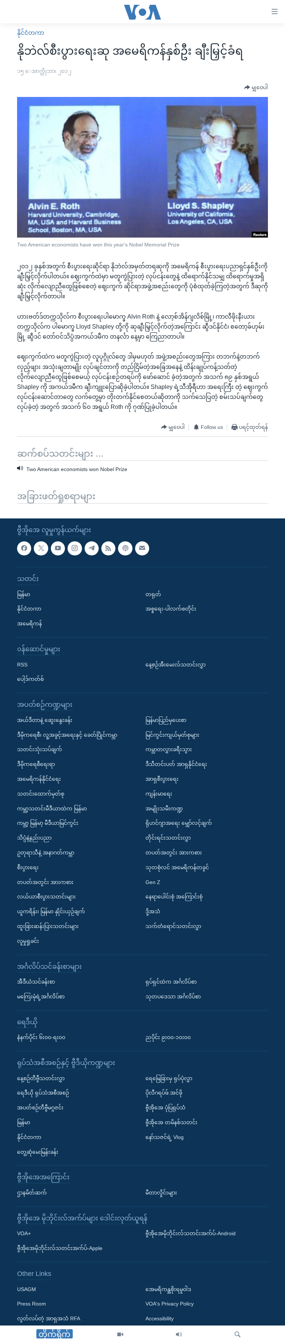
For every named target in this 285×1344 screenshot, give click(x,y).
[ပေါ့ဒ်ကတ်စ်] (125, 548)
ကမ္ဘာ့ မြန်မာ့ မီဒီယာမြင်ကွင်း (47, 823)
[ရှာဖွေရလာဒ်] (237, 1334)
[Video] (120, 1334)
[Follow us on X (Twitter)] (41, 548)
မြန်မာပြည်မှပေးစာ (165, 720)
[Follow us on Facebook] (24, 548)
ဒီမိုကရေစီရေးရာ (36, 764)
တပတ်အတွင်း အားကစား (45, 882)
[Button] (256, 88)
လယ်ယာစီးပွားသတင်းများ (46, 897)
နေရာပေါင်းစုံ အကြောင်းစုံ (174, 897)
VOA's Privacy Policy (169, 1304)
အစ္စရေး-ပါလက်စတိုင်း (170, 609)
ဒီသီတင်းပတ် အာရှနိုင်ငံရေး (176, 764)
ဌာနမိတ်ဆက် (32, 1193)
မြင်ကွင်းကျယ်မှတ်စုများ (172, 735)
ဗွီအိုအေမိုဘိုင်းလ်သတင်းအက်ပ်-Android (190, 1234)
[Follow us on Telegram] (92, 548)
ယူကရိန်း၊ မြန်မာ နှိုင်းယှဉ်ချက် (51, 911)
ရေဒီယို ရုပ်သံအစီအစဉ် (43, 1093)
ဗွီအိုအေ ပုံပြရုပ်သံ (165, 1108)
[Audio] (179, 1334)
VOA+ (24, 1234)
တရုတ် (153, 594)
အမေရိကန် (29, 623)
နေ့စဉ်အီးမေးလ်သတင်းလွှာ (175, 665)
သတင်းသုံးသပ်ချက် (39, 750)
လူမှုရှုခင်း (28, 941)
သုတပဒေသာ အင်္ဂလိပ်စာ (173, 996)
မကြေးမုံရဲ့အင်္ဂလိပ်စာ (41, 996)
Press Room (31, 1304)
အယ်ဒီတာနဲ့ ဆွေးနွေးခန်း (44, 720)
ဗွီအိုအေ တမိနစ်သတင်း (171, 1122)
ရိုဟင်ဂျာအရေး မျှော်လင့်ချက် (178, 823)
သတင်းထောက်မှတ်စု (40, 794)
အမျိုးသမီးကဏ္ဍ (164, 809)
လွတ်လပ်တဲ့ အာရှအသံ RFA (48, 1318)
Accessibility (159, 1318)
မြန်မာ (23, 594)
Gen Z (152, 882)
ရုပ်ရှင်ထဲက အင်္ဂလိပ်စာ (171, 982)
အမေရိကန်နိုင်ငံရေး (39, 779)
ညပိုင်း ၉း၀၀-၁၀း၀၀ (168, 1037)
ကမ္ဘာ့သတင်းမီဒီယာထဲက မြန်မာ (52, 809)
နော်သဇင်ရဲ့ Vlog (164, 1137)
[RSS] (108, 548)
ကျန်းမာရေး (158, 794)
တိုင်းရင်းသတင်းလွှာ (168, 838)
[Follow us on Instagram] (75, 548)
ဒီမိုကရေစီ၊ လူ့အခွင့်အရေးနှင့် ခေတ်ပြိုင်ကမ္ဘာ (67, 735)
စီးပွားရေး (28, 867)
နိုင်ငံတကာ (30, 33)
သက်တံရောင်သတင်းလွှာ (173, 926)
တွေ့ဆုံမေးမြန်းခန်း (37, 1152)
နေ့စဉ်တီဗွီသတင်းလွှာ (41, 1078)
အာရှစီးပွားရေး (161, 779)
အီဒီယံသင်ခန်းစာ (36, 982)
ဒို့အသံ (152, 911)
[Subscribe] (142, 548)
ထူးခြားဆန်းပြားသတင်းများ (48, 926)
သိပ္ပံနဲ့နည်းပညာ (34, 838)
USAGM (26, 1289)
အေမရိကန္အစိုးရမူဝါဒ (168, 1289)
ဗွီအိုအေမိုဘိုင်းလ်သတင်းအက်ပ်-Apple (59, 1248)
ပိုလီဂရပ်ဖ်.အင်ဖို (163, 1093)
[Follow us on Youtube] (58, 548)
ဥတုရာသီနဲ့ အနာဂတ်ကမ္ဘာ (45, 853)
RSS (22, 665)
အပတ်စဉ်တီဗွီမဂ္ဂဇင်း (40, 1108)
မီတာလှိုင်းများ (161, 1193)
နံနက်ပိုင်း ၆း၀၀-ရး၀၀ (41, 1037)
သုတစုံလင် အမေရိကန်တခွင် (177, 867)
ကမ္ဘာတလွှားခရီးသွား (168, 750)
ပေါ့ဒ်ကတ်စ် (30, 679)
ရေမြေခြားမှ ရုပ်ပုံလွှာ (168, 1078)
